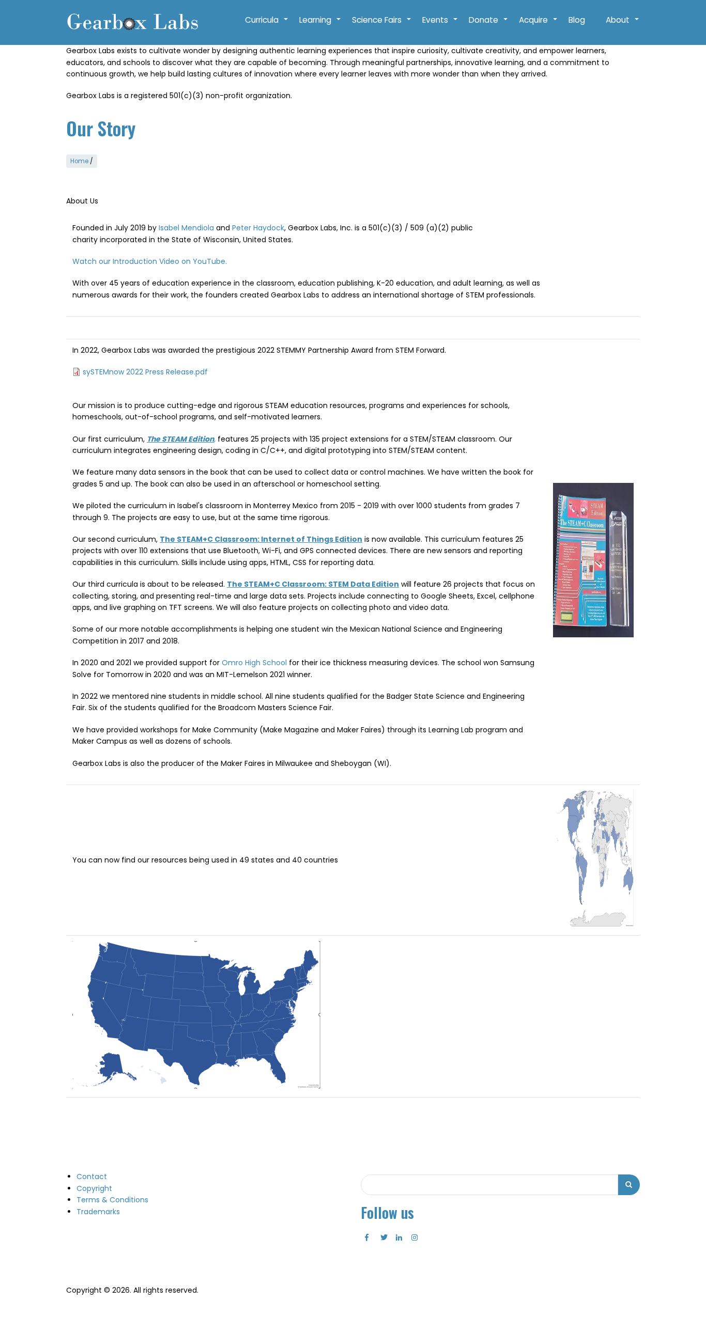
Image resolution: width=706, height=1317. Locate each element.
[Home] (132, 22)
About (623, 25)
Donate (489, 25)
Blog (577, 19)
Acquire (538, 25)
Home (79, 161)
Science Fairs (382, 25)
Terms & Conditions (112, 1200)
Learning (320, 25)
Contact (91, 1176)
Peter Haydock (258, 228)
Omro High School (254, 662)
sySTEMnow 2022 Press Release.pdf (145, 372)
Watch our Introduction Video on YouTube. (149, 261)
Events (440, 25)
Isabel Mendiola (186, 228)
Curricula (267, 25)
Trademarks (98, 1211)
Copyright (94, 1188)
